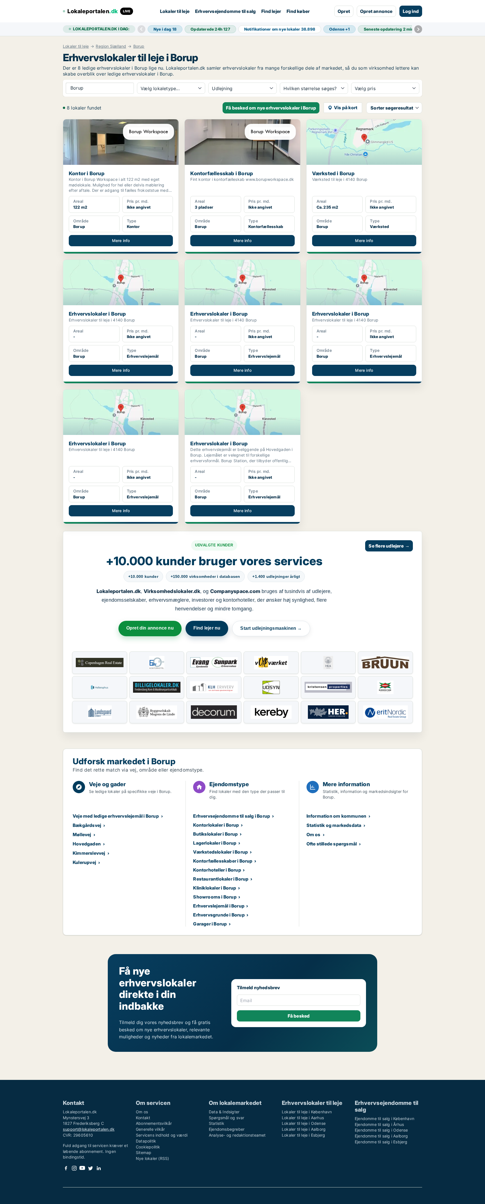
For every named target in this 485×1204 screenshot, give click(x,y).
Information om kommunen (336, 816)
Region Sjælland (111, 46)
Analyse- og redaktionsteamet (237, 1135)
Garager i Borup (210, 924)
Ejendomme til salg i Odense (381, 1130)
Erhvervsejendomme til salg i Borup (231, 816)
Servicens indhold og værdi (161, 1135)
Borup (139, 46)
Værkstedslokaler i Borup (220, 852)
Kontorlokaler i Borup (216, 825)
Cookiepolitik (148, 1146)
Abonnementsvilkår (154, 1123)
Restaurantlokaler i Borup (220, 879)
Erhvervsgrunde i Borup (218, 915)
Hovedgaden (87, 844)
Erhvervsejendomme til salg (225, 11)
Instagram (74, 1168)
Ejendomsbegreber (226, 1129)
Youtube (82, 1168)
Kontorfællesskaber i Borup (222, 861)
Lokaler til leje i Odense (304, 1123)
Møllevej (82, 834)
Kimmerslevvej (89, 853)
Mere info (121, 240)
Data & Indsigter (224, 1111)
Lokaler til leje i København (307, 1111)
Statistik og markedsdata (334, 825)
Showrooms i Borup (214, 897)
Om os (313, 834)
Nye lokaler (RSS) (152, 1158)
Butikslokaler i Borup (215, 834)
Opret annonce (376, 11)
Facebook (66, 1168)
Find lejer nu (207, 628)
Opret (344, 11)
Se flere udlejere (389, 546)
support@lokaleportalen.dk (89, 1129)
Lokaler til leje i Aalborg (304, 1129)
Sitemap (143, 1152)
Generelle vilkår (150, 1129)
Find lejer (271, 11)
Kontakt (143, 1117)
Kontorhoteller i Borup (217, 870)
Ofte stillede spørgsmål (331, 844)
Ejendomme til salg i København (384, 1118)
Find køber (298, 11)
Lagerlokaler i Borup (214, 843)
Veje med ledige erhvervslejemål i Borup (116, 816)
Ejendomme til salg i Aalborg (381, 1136)
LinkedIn (98, 1168)
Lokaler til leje (174, 11)
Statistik (216, 1123)
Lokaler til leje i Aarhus (303, 1117)
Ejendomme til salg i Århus (379, 1124)
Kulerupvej (84, 862)
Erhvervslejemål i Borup (218, 906)
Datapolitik (146, 1141)
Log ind (411, 11)
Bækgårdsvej (87, 825)
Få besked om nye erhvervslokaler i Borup (271, 108)
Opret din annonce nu (150, 628)
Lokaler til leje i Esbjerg (303, 1135)
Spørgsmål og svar (226, 1117)
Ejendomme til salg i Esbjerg (381, 1141)
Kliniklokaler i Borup (214, 888)
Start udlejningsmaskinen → (271, 628)
